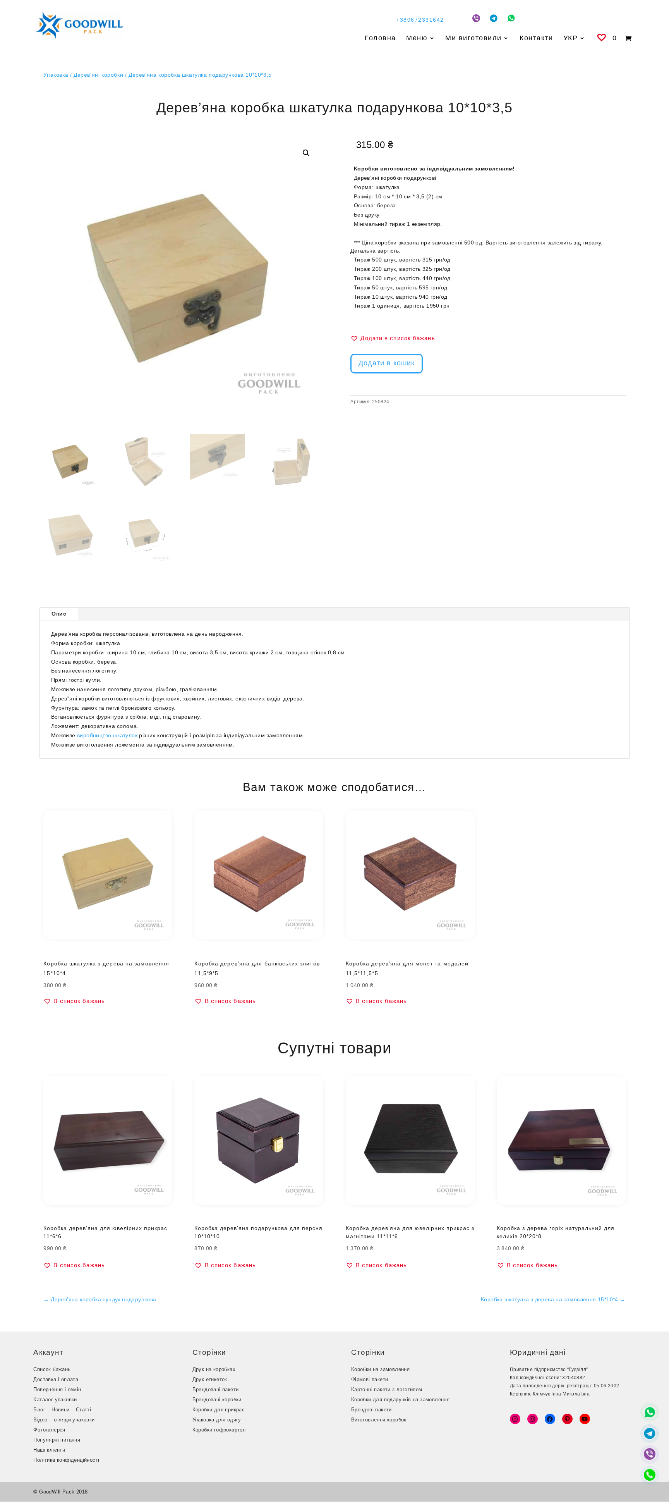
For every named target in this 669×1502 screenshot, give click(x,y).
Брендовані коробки (217, 1399)
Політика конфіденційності (66, 1460)
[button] (306, 153)
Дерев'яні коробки (98, 75)
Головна (380, 38)
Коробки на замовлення (380, 1369)
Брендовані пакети (215, 1389)
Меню (416, 38)
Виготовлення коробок (379, 1420)
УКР (570, 38)
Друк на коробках (213, 1369)
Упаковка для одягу (216, 1420)
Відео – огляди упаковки (63, 1420)
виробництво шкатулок (107, 735)
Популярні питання (56, 1440)
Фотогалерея (49, 1430)
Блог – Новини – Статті (62, 1410)
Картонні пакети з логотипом (386, 1389)
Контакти (536, 38)
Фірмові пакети (369, 1379)
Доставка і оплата (55, 1379)
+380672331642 (420, 19)
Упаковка (55, 75)
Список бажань (51, 1369)
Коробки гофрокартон (219, 1430)
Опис (58, 614)
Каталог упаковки (55, 1399)
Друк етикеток (209, 1379)
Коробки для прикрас (218, 1410)
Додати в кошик (387, 363)
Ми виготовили (473, 38)
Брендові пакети (371, 1410)
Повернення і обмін (57, 1389)
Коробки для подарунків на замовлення (400, 1399)
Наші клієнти (49, 1450)
